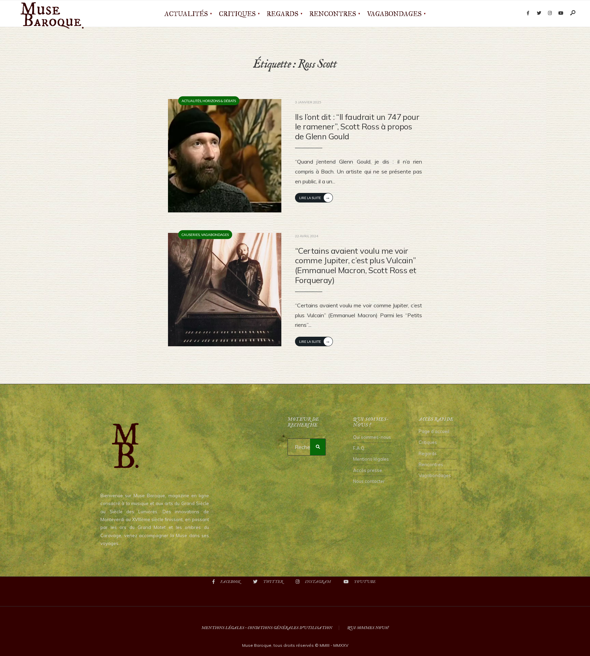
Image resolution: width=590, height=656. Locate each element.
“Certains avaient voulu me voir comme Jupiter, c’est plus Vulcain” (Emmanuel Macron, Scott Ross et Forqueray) (355, 265)
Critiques (237, 14)
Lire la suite (314, 197)
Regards (282, 14)
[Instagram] (549, 13)
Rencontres (332, 14)
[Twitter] (539, 13)
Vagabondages (394, 14)
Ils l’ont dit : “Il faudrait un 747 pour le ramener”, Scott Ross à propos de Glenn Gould (357, 127)
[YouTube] (560, 13)
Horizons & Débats (219, 101)
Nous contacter (369, 481)
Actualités (186, 14)
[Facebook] (528, 13)
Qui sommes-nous (372, 437)
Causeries (191, 235)
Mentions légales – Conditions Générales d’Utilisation (266, 627)
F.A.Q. (359, 448)
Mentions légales (371, 459)
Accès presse (367, 470)
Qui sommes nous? (368, 627)
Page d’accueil (434, 431)
